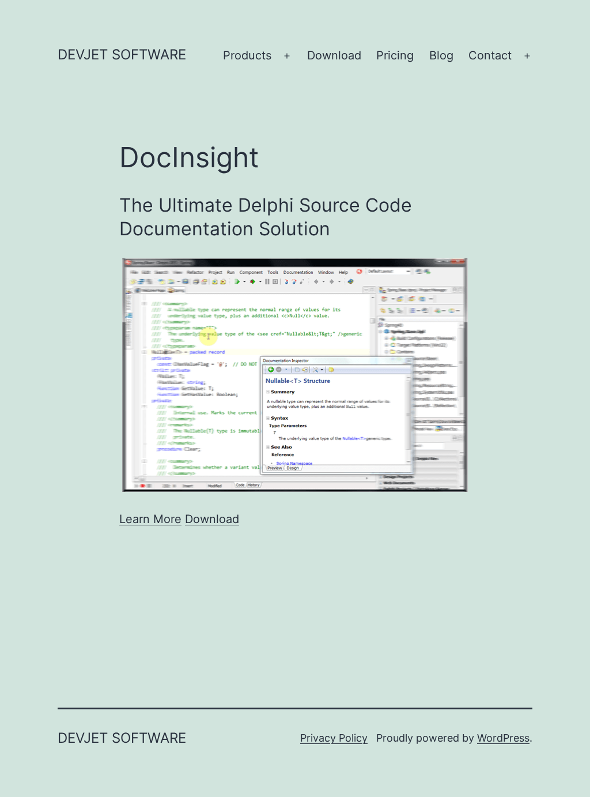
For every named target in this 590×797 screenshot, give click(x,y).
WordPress (503, 738)
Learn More (150, 519)
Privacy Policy (334, 738)
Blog (441, 55)
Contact (490, 55)
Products (247, 55)
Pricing (395, 55)
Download (334, 55)
